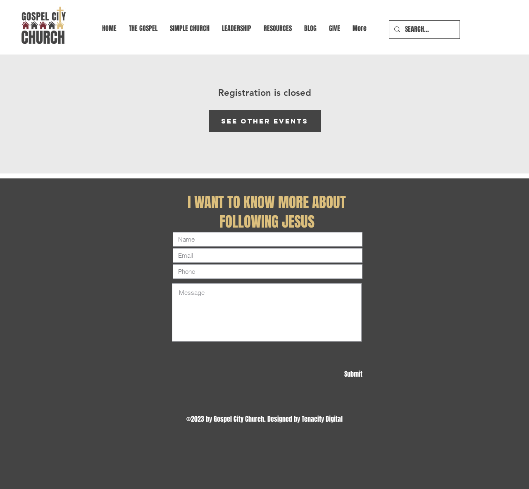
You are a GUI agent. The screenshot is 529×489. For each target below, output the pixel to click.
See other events (264, 121)
